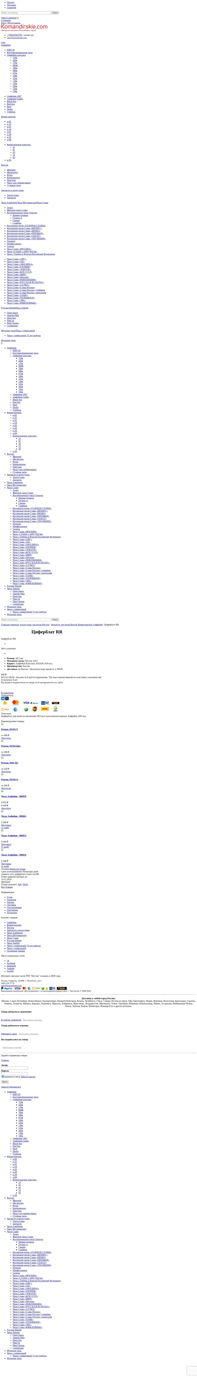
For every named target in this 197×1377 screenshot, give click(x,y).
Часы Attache (13, 943)
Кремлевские (13, 177)
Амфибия (11, 922)
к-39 (9, 160)
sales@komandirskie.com (11, 985)
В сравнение (7, 693)
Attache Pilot (13, 315)
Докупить (6, 738)
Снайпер (17, 223)
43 (14, 152)
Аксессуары (13, 195)
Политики (12, 912)
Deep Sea (11, 318)
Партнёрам (12, 910)
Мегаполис (12, 172)
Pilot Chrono (13, 323)
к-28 (9, 134)
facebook (11, 963)
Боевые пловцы (20, 215)
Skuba (10, 109)
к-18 (9, 129)
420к (15, 60)
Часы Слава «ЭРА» (16, 300)
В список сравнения (11, 1020)
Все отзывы (7, 887)
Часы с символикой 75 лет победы (24, 335)
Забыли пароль (28, 1076)
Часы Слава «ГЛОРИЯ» (18, 267)
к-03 (9, 132)
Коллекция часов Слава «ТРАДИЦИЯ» (26, 238)
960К (15, 65)
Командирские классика (19, 144)
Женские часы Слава (17, 210)
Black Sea (11, 101)
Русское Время (14, 940)
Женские (11, 170)
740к (15, 91)
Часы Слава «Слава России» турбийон (26, 290)
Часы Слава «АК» (16, 261)
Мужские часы (14, 1350)
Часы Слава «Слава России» (21, 287)
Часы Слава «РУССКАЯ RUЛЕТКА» (25, 282)
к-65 (9, 127)
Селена (10, 246)
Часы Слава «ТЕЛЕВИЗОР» (21, 298)
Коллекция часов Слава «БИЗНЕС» (24, 228)
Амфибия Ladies (15, 99)
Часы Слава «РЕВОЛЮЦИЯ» (21, 280)
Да (18, 884)
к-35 (9, 124)
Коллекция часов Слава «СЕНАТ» (24, 236)
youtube (10, 968)
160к (15, 86)
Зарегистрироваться (11, 1087)
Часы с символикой (16, 948)
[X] (7, 698)
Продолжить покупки (32, 1020)
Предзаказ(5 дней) (6, 826)
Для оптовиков (14, 907)
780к (15, 68)
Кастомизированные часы (20, 52)
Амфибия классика (16, 55)
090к (15, 70)
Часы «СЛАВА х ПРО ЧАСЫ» (22, 251)
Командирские (14, 925)
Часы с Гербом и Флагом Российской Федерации (31, 254)
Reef (9, 106)
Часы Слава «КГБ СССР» (19, 272)
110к (15, 83)
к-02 (9, 121)
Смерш (16, 220)
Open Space (12, 313)
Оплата (10, 902)
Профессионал (14, 244)
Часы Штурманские (16, 935)
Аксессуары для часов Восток (34, 624)
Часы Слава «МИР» (16, 274)
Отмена (5, 1060)
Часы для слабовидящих (19, 183)
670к (15, 73)
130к (15, 81)
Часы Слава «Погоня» (18, 277)
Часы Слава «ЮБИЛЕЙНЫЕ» (22, 303)
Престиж (11, 180)
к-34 (9, 137)
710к (15, 58)
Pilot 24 (10, 320)
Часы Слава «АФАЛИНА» (20, 264)
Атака (10, 207)
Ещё (3, 42)
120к (15, 78)
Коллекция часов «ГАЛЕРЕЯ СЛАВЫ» (26, 225)
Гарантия (11, 899)
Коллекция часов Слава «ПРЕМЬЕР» (25, 233)
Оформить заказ (9, 1034)
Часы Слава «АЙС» (16, 259)
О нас (10, 897)
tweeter (10, 971)
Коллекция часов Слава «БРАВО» (23, 231)
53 (14, 155)
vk (8, 960)
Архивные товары (16, 951)
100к (15, 76)
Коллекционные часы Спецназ (22, 213)
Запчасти (11, 198)
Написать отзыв (17, 869)
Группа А (17, 218)
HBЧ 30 (11, 50)
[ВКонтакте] (3, 698)
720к (15, 89)
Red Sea (11, 104)
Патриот (11, 241)
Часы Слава (12, 938)
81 (14, 150)
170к (15, 63)
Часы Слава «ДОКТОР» (19, 269)
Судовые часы (14, 185)
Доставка (11, 905)
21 (14, 147)
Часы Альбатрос (15, 933)
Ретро (10, 175)
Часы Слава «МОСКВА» (19, 249)
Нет (25, 884)
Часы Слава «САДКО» (18, 285)
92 (14, 157)
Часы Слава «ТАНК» (17, 295)
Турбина (11, 112)
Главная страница (10, 624)
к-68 (9, 139)
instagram (11, 966)
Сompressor (12, 326)
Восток (10, 927)
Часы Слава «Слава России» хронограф (26, 292)
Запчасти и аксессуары (18, 930)
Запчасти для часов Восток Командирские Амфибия (76, 624)
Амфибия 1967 (14, 96)
